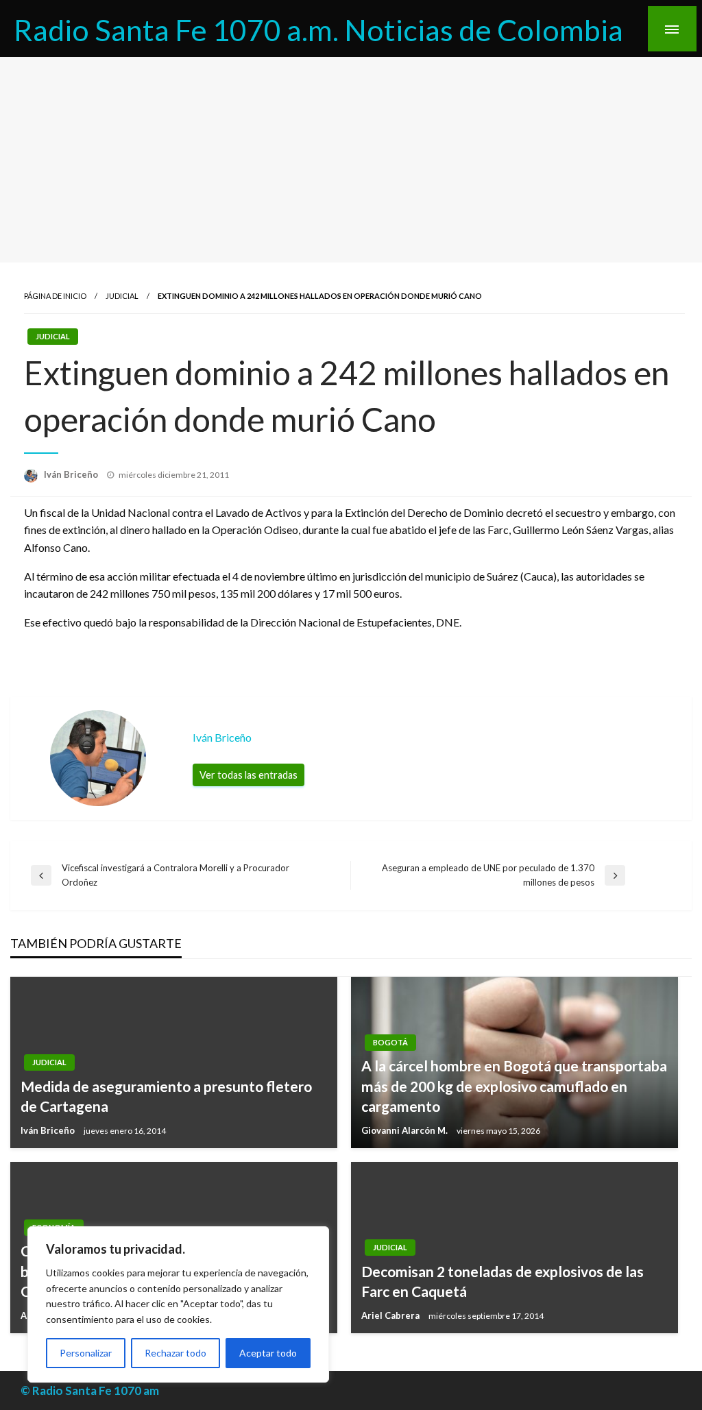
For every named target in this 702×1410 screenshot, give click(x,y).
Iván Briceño (72, 474)
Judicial (122, 295)
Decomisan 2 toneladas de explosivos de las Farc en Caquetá (502, 1281)
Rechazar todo (175, 1353)
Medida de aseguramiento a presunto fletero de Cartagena (166, 1096)
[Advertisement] (351, 160)
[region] (178, 1304)
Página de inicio (55, 295)
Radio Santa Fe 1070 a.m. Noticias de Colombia (318, 29)
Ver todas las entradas (248, 775)
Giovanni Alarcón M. (405, 1130)
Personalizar (86, 1353)
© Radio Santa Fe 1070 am (90, 1390)
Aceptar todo (268, 1353)
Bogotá (390, 1042)
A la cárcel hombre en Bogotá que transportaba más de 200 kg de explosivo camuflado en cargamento (514, 1086)
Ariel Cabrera (391, 1315)
